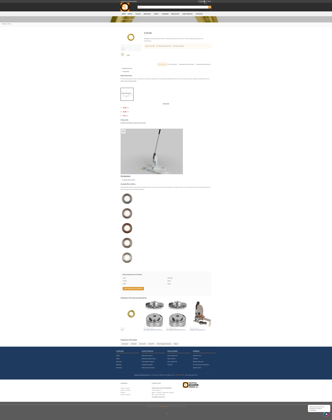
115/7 (124, 278)
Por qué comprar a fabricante (201, 364)
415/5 (169, 284)
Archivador (125, 344)
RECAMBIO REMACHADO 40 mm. (153, 330)
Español (201, 1)
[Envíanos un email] (208, 1)
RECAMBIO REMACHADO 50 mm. (176, 330)
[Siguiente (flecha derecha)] (6, 417)
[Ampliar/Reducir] (6, 409)
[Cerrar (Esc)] (1, 409)
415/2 (124, 284)
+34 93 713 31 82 (179, 375)
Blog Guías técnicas (198, 361)
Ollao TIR (151, 344)
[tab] (162, 64)
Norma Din (143, 344)
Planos (176, 344)
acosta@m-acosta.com (158, 397)
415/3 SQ (169, 278)
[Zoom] (123, 49)
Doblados (133, 344)
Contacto (199, 14)
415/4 (169, 281)
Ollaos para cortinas (147, 355)
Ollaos (118, 355)
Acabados (165, 14)
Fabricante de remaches (148, 367)
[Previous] (123, 41)
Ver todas (169, 364)
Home (124, 14)
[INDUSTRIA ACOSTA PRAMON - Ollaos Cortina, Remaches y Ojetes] (128, 7)
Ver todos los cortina (133, 288)
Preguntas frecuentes (203, 64)
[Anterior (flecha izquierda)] (1, 417)
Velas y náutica (171, 358)
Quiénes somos (197, 355)
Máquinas (118, 364)
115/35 (125, 281)
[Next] (138, 41)
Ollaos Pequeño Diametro (164, 344)
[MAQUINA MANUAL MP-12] (200, 314)
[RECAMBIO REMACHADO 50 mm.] (177, 314)
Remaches (119, 361)
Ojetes (118, 358)
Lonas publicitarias (172, 355)
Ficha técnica (172, 64)
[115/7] (131, 314)
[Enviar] (209, 7)
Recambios (119, 367)
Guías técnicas (187, 14)
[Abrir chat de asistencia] (326, 414)
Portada (124, 19)
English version (197, 367)
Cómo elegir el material (148, 361)
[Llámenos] (210, 1)
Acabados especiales (147, 364)
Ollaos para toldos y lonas (149, 358)
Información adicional (186, 64)
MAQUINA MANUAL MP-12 (197, 330)
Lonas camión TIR (172, 361)
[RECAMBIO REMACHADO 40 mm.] (154, 314)
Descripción (162, 64)
